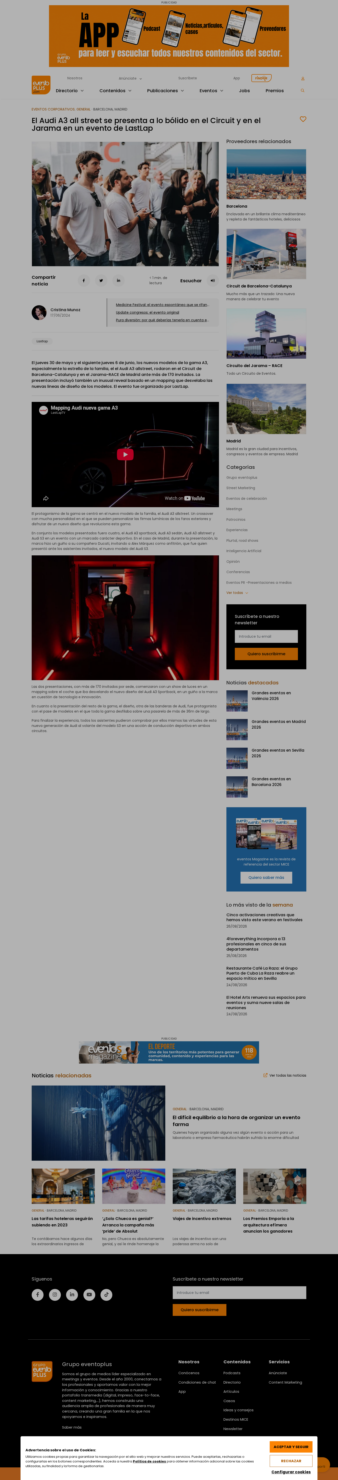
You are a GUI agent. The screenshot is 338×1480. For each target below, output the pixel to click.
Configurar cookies (291, 1472)
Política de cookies (149, 1461)
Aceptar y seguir (291, 1446)
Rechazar (291, 1460)
